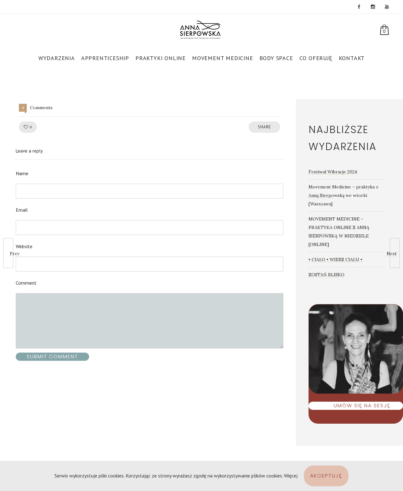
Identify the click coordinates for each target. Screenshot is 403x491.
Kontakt (352, 58)
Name (22, 173)
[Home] (202, 31)
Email (22, 210)
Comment (26, 283)
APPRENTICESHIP (105, 58)
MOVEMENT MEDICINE (222, 58)
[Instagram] (373, 7)
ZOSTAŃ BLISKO (326, 274)
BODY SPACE (276, 58)
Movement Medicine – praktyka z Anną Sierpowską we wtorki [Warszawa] (343, 195)
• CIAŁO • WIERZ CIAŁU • (335, 259)
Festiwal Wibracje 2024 (333, 172)
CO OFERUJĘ (315, 58)
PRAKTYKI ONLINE (160, 58)
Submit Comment (52, 356)
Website (24, 246)
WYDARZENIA (56, 58)
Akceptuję (326, 475)
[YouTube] (387, 7)
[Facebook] (359, 7)
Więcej (291, 475)
